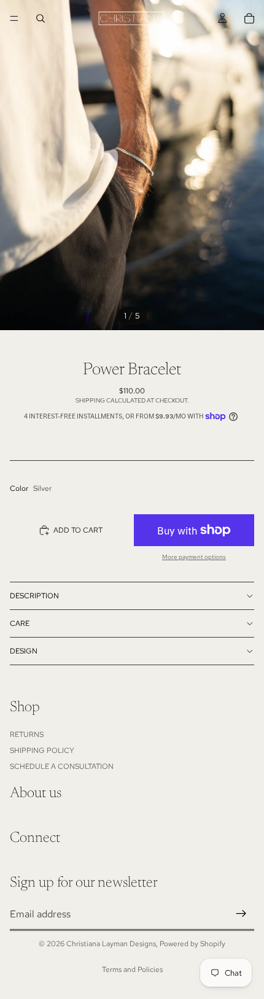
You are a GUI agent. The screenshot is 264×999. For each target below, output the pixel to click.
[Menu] (14, 18)
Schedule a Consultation (62, 767)
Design (23, 651)
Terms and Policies (132, 969)
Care (19, 623)
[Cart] (249, 18)
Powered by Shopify (192, 944)
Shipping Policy (42, 750)
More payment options (194, 557)
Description (34, 596)
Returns (27, 734)
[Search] (40, 18)
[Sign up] (241, 914)
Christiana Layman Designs (111, 944)
